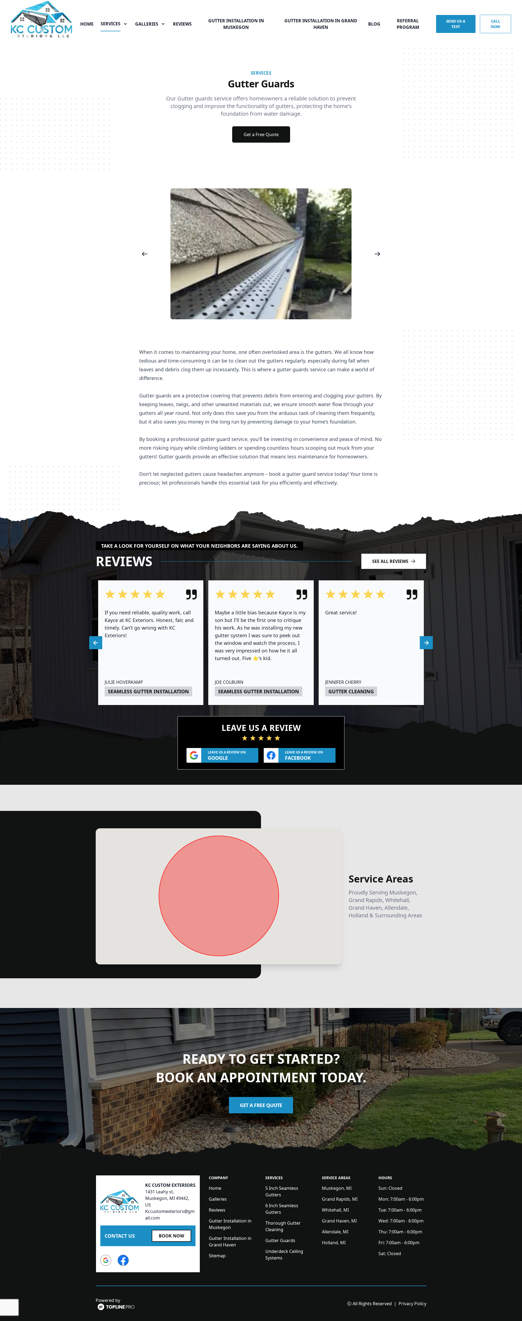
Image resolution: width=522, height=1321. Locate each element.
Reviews (182, 24)
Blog (374, 24)
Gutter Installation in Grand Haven (320, 24)
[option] (261, 253)
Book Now (171, 1236)
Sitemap (217, 1256)
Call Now (495, 24)
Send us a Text (455, 24)
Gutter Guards (280, 1240)
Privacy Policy (412, 1304)
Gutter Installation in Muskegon (236, 24)
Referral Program (408, 24)
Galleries (218, 1199)
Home (87, 24)
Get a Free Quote (261, 134)
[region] (261, 253)
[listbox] (261, 253)
